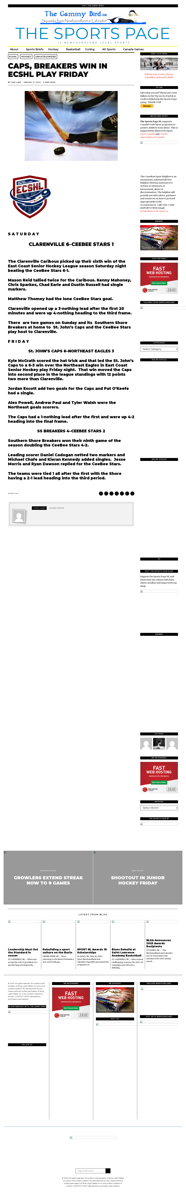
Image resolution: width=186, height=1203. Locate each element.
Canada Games (133, 49)
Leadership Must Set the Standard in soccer (23, 952)
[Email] (171, 49)
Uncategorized (45, 56)
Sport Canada (147, 134)
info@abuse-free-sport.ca (154, 211)
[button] (107, 1170)
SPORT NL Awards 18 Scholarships (92, 951)
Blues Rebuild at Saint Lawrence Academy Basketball (126, 952)
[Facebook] (159, 49)
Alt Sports (109, 49)
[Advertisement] (159, 407)
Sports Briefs (34, 49)
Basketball (73, 49)
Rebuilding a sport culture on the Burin (57, 951)
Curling (90, 49)
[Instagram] (167, 49)
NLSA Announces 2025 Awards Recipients (158, 943)
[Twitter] (163, 49)
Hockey (53, 49)
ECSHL (13, 56)
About (14, 49)
